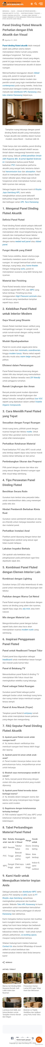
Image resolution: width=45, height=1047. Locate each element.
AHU (25, 895)
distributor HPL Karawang (25, 92)
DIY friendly (35, 377)
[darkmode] (31, 3)
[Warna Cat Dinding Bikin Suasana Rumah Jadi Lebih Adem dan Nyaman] (12, 978)
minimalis (23, 350)
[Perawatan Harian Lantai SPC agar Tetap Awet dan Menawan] (33, 978)
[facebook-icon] (12, 1038)
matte (29, 432)
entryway (28, 713)
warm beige (25, 356)
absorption (30, 171)
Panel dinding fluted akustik (15, 45)
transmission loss (13, 171)
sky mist (26, 609)
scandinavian (34, 350)
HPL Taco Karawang (29, 202)
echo (23, 269)
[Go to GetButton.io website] (39, 1044)
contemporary (8, 85)
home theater (32, 265)
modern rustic (28, 629)
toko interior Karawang (12, 95)
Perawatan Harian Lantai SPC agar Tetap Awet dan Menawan (32, 988)
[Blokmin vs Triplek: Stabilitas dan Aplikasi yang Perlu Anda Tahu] (33, 1002)
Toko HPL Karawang (26, 904)
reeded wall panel (23, 241)
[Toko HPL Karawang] (13, 4)
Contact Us (7, 946)
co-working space (28, 935)
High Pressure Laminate (26, 296)
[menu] (40, 4)
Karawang (7, 914)
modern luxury (15, 353)
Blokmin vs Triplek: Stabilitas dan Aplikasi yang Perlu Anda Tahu (32, 1012)
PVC (13, 165)
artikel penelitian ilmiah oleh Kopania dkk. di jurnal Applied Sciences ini (22, 159)
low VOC (38, 398)
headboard (7, 659)
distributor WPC (29, 892)
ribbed (36, 73)
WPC (32, 290)
